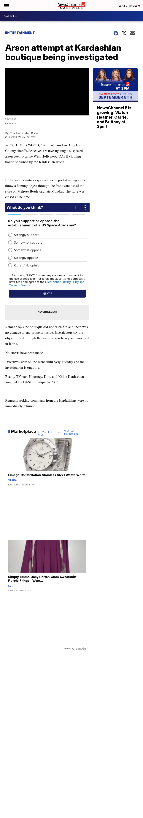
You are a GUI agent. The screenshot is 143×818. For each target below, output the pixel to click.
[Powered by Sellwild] (81, 648)
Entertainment (20, 32)
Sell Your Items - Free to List (49, 433)
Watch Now (128, 5)
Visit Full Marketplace (71, 432)
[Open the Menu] (6, 5)
